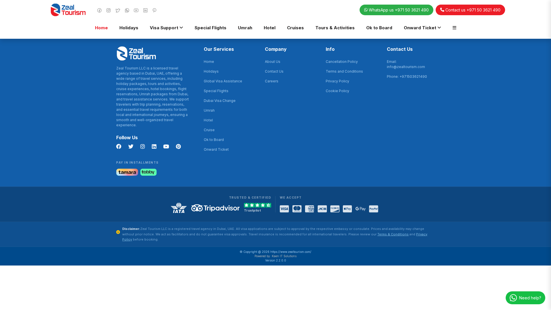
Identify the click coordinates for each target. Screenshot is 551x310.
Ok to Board (379, 27)
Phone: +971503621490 (407, 76)
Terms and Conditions (344, 71)
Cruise (209, 130)
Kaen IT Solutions (284, 256)
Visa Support (164, 27)
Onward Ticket (420, 27)
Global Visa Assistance (223, 81)
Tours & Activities (335, 27)
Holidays (128, 27)
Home (101, 27)
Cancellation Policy (342, 61)
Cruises (295, 27)
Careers (271, 81)
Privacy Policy (337, 81)
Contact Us (274, 71)
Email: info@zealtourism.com (406, 64)
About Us (272, 61)
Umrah (245, 27)
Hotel (270, 27)
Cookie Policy (337, 91)
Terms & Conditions (393, 234)
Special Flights (210, 27)
